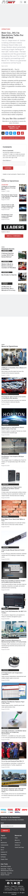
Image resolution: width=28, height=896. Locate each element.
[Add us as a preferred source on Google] (22, 133)
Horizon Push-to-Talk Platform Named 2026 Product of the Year (7, 206)
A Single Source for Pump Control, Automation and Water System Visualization (11, 488)
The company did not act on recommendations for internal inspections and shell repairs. (13, 794)
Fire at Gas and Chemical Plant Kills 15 (12, 761)
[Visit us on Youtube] (15, 883)
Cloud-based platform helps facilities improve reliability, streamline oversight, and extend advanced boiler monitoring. (13, 586)
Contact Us (14, 886)
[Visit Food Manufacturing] (10, 809)
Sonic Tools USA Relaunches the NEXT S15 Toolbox (13, 612)
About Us (7, 886)
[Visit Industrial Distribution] (3, 812)
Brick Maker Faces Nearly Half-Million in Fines (13, 520)
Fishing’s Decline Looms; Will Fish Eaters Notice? (7, 255)
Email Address (7, 160)
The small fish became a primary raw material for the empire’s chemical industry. (13, 401)
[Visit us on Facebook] (8, 883)
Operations (5, 29)
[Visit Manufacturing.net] (10, 812)
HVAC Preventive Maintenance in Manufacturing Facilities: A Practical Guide (13, 641)
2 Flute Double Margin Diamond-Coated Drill (12, 550)
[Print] (2, 133)
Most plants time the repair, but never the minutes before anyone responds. (12, 372)
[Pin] (18, 133)
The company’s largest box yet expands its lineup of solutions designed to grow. (13, 615)
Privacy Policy (9, 888)
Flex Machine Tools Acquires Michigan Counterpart (7, 216)
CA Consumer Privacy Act (11, 890)
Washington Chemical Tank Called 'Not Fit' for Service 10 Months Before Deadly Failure (13, 790)
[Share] (6, 133)
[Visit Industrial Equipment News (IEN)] (17, 809)
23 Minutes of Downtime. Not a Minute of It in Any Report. (8, 188)
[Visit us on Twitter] (12, 883)
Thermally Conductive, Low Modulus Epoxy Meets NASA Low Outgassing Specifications (13, 732)
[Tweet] (14, 133)
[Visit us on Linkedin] (18, 883)
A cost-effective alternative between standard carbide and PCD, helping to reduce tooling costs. (13, 555)
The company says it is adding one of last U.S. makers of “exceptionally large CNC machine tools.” (13, 461)
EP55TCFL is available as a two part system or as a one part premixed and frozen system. (13, 736)
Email (2, 823)
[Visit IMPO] (24, 809)
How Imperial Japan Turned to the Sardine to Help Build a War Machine (9, 196)
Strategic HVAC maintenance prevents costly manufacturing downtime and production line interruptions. (13, 645)
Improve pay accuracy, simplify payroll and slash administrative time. (12, 706)
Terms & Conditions (19, 888)
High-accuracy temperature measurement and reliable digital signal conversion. (13, 677)
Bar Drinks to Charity (9, 275)
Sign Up (5, 830)
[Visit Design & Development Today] (3, 809)
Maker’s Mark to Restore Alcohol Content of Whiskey (8, 266)
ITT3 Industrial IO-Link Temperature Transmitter (11, 673)
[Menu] (25, 2)
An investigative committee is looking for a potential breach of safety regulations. (13, 764)
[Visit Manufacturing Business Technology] (17, 812)
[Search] (21, 2)
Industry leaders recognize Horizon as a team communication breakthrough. (13, 431)
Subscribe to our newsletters (14, 127)
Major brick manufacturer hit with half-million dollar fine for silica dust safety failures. (13, 523)
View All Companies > (14, 236)
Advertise (20, 886)
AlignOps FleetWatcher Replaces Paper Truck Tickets (12, 702)
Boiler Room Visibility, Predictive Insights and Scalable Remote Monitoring (13, 581)
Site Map (22, 890)
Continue (8, 168)
